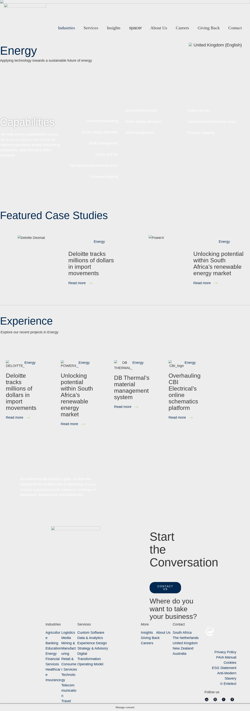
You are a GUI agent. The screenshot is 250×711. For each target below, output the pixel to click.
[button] (165, 587)
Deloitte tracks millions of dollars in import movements (21, 391)
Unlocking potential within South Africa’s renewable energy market (218, 263)
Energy (99, 242)
